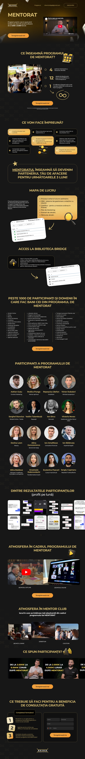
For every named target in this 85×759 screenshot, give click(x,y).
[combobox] (49, 728)
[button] (41, 535)
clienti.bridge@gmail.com (52, 5)
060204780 (70, 5)
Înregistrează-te (60, 735)
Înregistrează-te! (18, 36)
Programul (37, 5)
